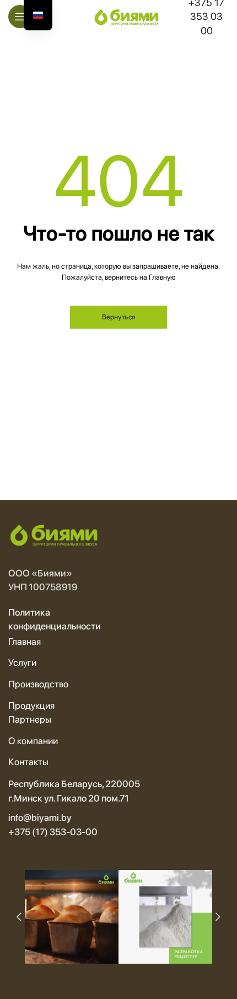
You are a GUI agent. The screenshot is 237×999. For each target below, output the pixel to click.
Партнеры (29, 719)
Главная (24, 641)
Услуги (22, 662)
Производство (38, 684)
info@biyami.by (40, 817)
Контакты (28, 761)
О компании (33, 740)
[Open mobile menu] (20, 17)
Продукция (31, 705)
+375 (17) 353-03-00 (53, 831)
